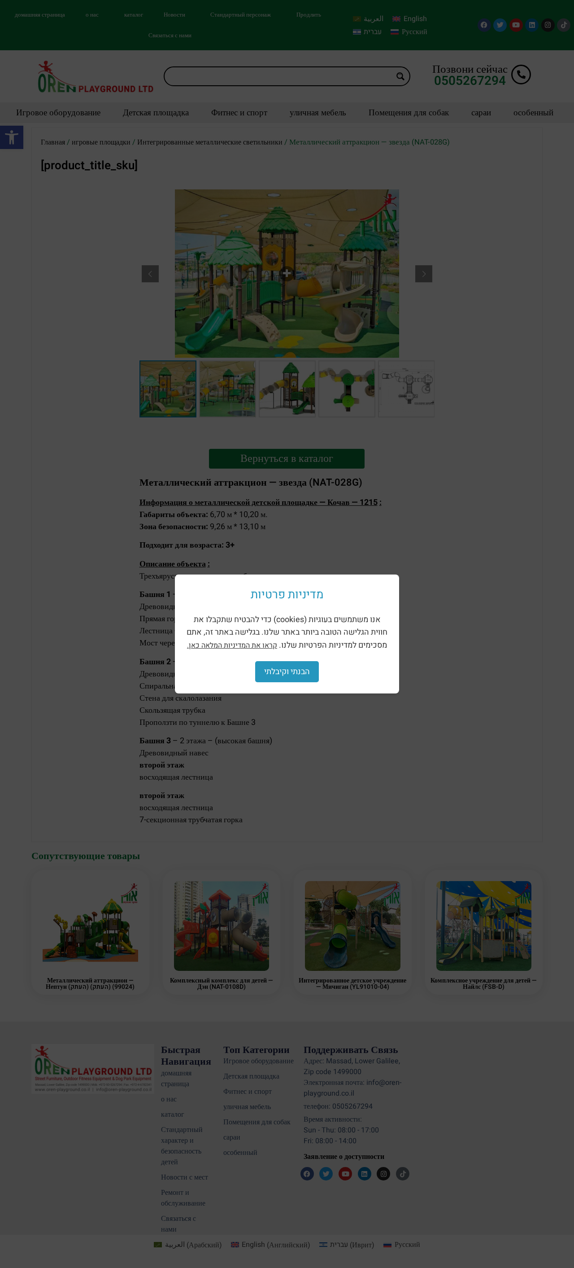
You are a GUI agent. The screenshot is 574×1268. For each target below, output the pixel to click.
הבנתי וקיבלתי (287, 672)
